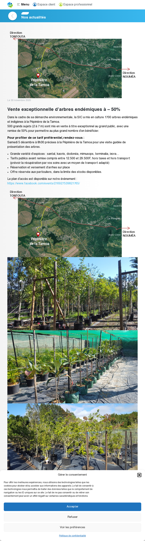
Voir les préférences (72, 527)
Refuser (72, 517)
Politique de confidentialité (72, 536)
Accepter (72, 506)
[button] (139, 475)
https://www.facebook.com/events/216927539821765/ (43, 183)
